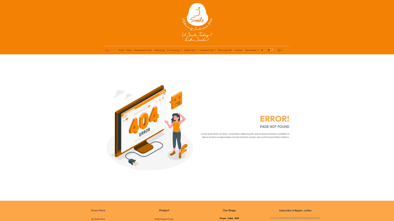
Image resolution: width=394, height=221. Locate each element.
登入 (280, 50)
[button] (262, 50)
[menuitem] (121, 50)
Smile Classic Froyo (164, 219)
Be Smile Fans (98, 219)
